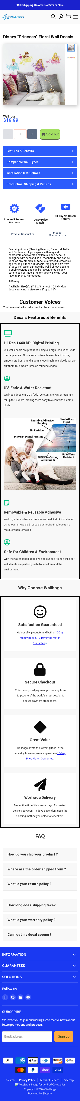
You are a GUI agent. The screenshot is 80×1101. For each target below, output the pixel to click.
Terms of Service (49, 1080)
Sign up (64, 1036)
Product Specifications (57, 234)
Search (10, 1080)
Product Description (23, 234)
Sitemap (69, 1080)
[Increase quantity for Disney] (32, 134)
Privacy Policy (27, 1080)
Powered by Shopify (40, 1093)
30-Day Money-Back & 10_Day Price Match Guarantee (42, 638)
